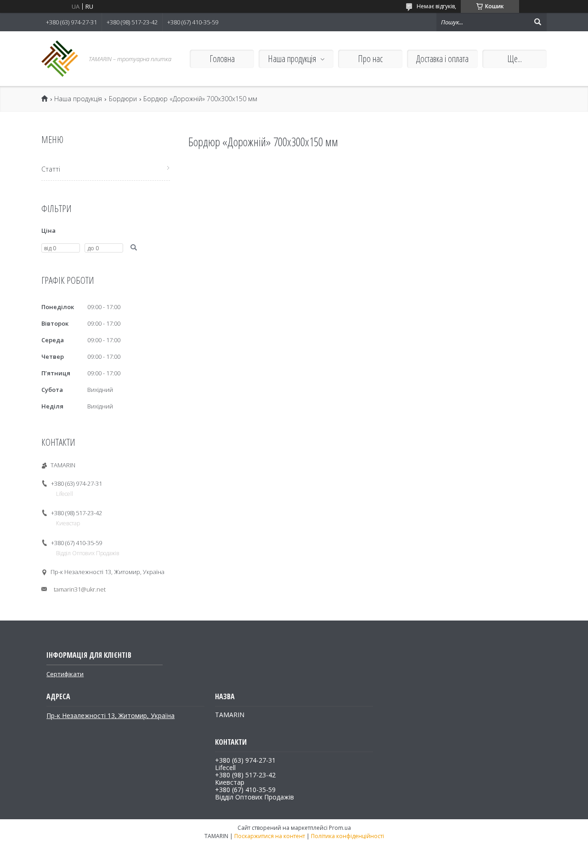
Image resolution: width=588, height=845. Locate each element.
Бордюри (123, 99)
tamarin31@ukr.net (80, 589)
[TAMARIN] (59, 58)
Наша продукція (292, 58)
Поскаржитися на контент (269, 836)
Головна (222, 58)
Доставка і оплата (442, 58)
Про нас (370, 58)
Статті (50, 169)
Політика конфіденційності (347, 836)
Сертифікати (65, 674)
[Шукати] (537, 22)
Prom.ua (340, 828)
